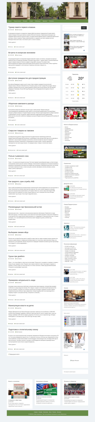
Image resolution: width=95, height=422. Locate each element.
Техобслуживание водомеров (71, 252)
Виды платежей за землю (71, 258)
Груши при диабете (16, 256)
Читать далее (13, 42)
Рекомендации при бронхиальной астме (25, 207)
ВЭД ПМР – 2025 (69, 261)
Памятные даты (68, 176)
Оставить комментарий (19, 46)
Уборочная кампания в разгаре (21, 104)
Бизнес (66, 127)
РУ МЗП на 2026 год (69, 246)
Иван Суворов (19, 55)
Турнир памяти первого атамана (21, 27)
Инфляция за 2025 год (70, 259)
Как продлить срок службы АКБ (21, 181)
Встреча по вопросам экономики (21, 53)
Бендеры (67, 206)
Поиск (84, 27)
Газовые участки (68, 168)
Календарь (45, 411)
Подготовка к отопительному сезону (23, 329)
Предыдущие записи (14, 354)
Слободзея (67, 214)
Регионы (11, 46)
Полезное (51, 21)
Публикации (37, 21)
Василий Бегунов (19, 133)
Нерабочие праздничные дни (71, 173)
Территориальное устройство (71, 177)
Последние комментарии (69, 371)
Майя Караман (19, 29)
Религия (54, 411)
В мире (31, 21)
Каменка (67, 212)
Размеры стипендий (69, 255)
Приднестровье (17, 21)
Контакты (59, 411)
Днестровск (67, 209)
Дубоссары (67, 211)
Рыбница (67, 217)
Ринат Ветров (19, 80)
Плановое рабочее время (71, 249)
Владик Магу (18, 308)
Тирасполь (67, 215)
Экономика (12, 72)
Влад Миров (18, 183)
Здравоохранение (69, 130)
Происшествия (12, 150)
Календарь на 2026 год (70, 248)
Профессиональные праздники (72, 174)
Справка (40, 411)
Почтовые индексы (69, 171)
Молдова (25, 21)
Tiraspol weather (75, 101)
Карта (50, 411)
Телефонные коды (69, 170)
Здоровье (45, 21)
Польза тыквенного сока (18, 156)
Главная (10, 21)
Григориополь (68, 208)
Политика (67, 136)
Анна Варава (19, 158)
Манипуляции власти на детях (21, 306)
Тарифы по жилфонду (70, 250)
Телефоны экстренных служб (71, 165)
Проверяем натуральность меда (21, 280)
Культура (67, 131)
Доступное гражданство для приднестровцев (27, 78)
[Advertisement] (33, 367)
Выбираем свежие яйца (18, 232)
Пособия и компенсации (70, 256)
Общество (12, 97)
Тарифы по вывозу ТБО (70, 253)
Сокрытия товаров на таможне (21, 131)
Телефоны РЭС (68, 167)
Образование (68, 133)
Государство (68, 128)
